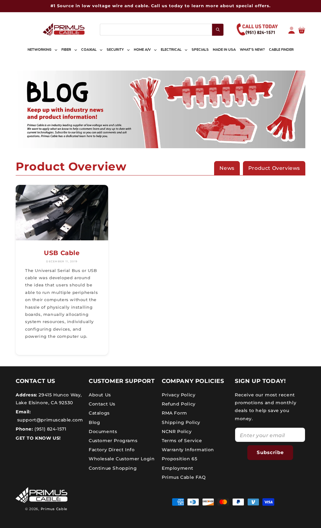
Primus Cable (54, 509)
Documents (103, 431)
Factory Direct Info (111, 449)
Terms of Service (182, 440)
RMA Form (174, 413)
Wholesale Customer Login (122, 459)
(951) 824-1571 (49, 429)
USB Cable (62, 253)
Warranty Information (188, 449)
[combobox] (161, 29)
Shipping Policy (181, 422)
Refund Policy (179, 404)
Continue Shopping (113, 468)
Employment (177, 468)
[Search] (218, 29)
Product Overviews (274, 168)
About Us (100, 395)
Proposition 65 (179, 459)
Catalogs (99, 413)
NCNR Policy (177, 431)
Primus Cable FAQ (184, 477)
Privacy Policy (178, 395)
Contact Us (102, 404)
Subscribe (270, 452)
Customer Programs (113, 440)
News (226, 168)
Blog (94, 422)
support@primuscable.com (49, 420)
